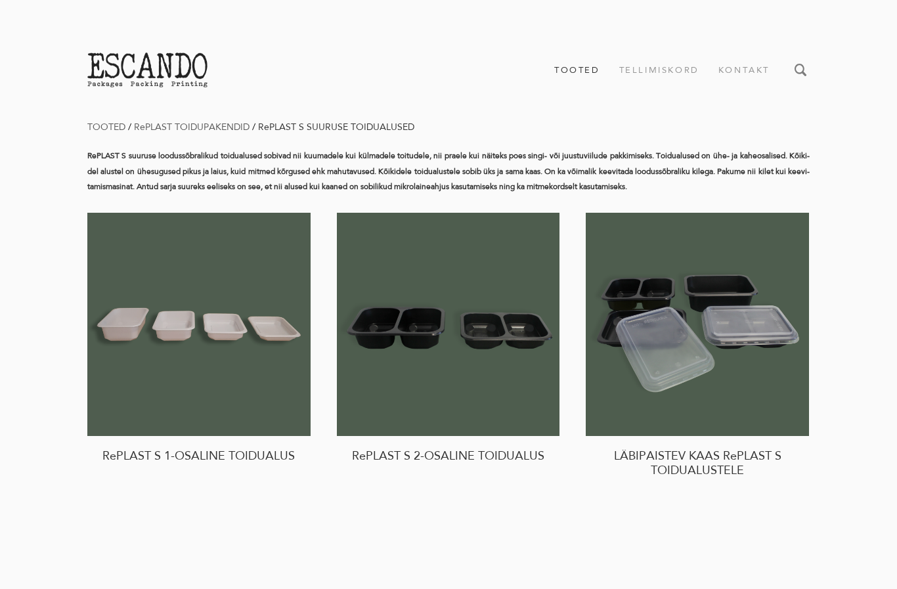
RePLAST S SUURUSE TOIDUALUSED (336, 127)
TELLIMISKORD (659, 70)
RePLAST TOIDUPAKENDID (192, 127)
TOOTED (577, 70)
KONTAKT (744, 70)
